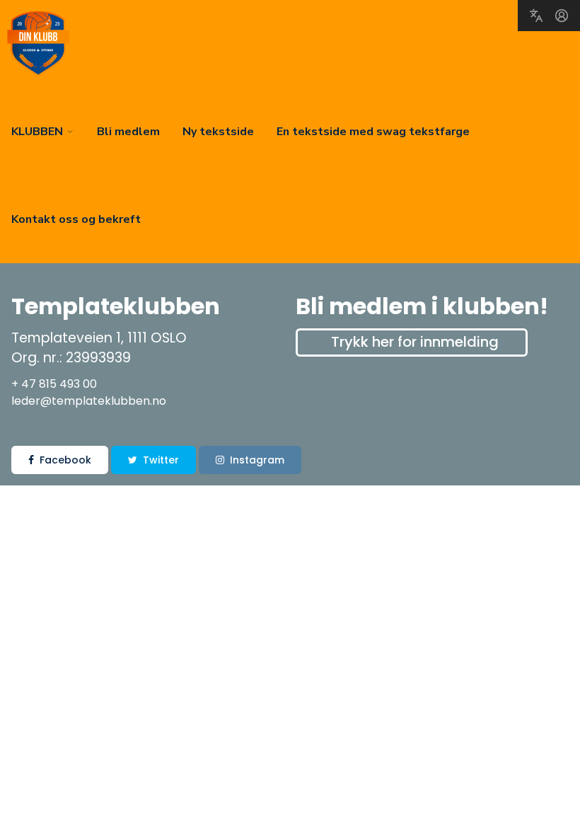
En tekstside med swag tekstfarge (373, 131)
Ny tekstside (218, 131)
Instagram (257, 460)
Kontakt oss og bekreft (76, 219)
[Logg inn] (561, 15)
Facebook (65, 460)
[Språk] (536, 15)
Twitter (161, 460)
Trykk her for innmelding (415, 342)
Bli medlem (128, 131)
